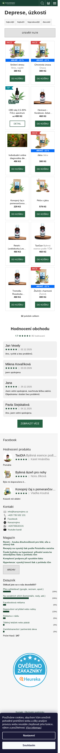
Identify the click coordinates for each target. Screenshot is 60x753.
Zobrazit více (30, 423)
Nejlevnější (10, 22)
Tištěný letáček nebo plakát (16, 622)
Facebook (12, 519)
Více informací (33, 727)
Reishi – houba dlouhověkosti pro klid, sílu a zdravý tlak (26, 543)
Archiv (11, 569)
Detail (17, 123)
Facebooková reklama (14, 602)
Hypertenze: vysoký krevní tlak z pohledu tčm (27, 562)
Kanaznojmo (14, 522)
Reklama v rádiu (11, 616)
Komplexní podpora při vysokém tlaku (23, 558)
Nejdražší (20, 22)
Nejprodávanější (34, 22)
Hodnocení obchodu (30, 328)
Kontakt (19, 712)
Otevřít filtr (30, 33)
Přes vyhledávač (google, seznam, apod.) (23, 589)
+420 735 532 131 (17, 515)
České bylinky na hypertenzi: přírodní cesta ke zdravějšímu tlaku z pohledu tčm (27, 553)
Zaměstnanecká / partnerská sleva (20, 629)
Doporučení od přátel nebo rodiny (19, 609)
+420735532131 (16, 526)
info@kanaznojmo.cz (18, 511)
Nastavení (29, 735)
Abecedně (46, 22)
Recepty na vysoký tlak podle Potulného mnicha (28, 548)
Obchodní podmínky (34, 712)
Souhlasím (29, 745)
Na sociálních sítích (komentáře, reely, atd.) (24, 596)
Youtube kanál (15, 529)
